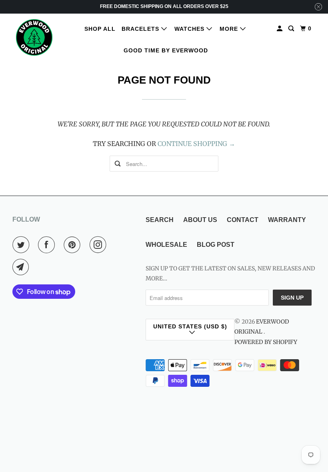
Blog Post (215, 244)
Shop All (100, 29)
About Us (200, 219)
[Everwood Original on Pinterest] (74, 244)
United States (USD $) (190, 326)
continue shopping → (196, 144)
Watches (190, 29)
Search (160, 219)
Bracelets (141, 29)
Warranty (287, 219)
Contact (242, 219)
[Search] (292, 29)
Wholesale (166, 244)
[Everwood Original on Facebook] (48, 244)
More (230, 29)
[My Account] (280, 29)
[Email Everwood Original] (22, 267)
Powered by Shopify (265, 342)
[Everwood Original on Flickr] (116, 244)
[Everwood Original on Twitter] (22, 244)
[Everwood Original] (34, 37)
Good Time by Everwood (166, 50)
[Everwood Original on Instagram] (100, 244)
